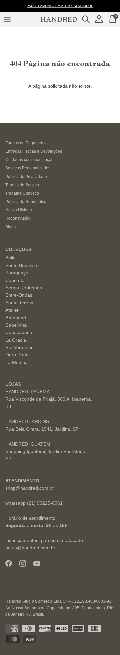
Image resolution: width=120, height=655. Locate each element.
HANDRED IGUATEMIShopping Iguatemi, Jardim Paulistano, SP (46, 451)
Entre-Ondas (18, 295)
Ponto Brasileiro (22, 265)
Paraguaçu (16, 272)
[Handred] (58, 19)
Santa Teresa (19, 302)
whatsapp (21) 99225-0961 (34, 503)
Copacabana (18, 332)
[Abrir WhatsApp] (103, 638)
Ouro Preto (17, 354)
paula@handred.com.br (30, 547)
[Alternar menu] (7, 19)
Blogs (10, 227)
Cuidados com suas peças (29, 159)
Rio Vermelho (19, 347)
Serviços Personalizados (27, 168)
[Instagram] (22, 563)
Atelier (12, 310)
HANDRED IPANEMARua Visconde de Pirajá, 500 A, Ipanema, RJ (48, 399)
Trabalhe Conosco (22, 193)
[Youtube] (36, 563)
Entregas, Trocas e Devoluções (33, 151)
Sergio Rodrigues (23, 287)
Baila (10, 257)
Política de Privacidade (26, 176)
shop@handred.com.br (29, 488)
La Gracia (15, 340)
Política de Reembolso (25, 201)
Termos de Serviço (22, 185)
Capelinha (16, 325)
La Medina (16, 362)
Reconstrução (18, 218)
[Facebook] (8, 563)
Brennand (15, 317)
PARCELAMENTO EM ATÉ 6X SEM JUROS (60, 6)
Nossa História (18, 210)
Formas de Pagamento (26, 143)
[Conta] (100, 19)
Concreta (15, 280)
